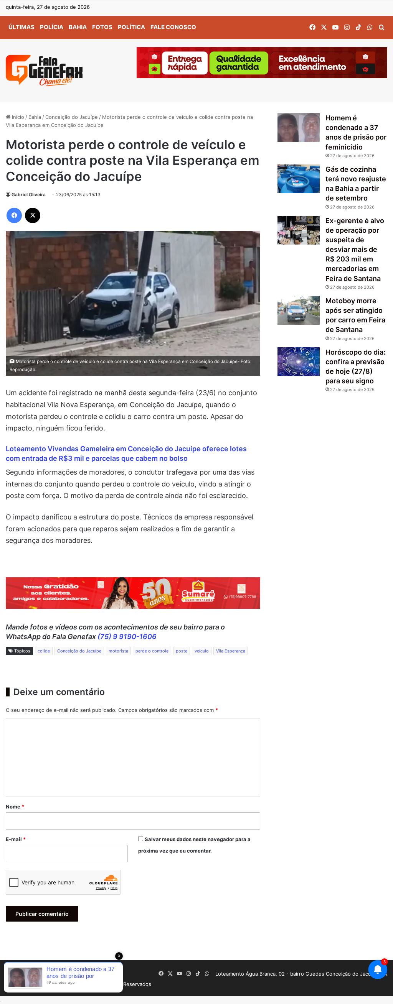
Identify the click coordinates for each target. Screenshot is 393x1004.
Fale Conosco (173, 27)
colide (44, 651)
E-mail (16, 839)
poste (181, 651)
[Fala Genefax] (44, 70)
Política (131, 27)
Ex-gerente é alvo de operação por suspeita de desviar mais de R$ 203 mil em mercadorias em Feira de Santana (354, 250)
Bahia (78, 27)
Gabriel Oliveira (29, 194)
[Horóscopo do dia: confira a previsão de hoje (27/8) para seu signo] (298, 361)
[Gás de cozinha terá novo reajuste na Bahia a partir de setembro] (298, 178)
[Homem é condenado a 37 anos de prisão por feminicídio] (298, 127)
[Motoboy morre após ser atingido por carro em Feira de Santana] (298, 310)
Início (17, 117)
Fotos (102, 27)
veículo (202, 651)
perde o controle (151, 651)
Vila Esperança (230, 651)
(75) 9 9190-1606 (127, 637)
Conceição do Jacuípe (71, 117)
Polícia (51, 27)
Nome (15, 807)
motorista (118, 651)
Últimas (21, 27)
